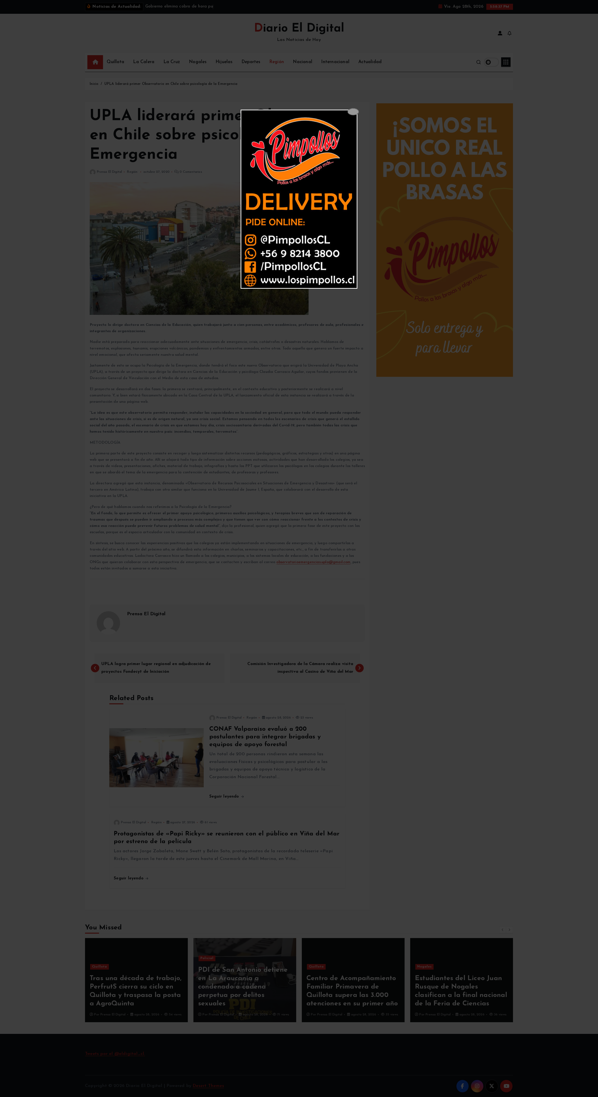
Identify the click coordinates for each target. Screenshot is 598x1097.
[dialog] (299, 199)
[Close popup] (353, 111)
